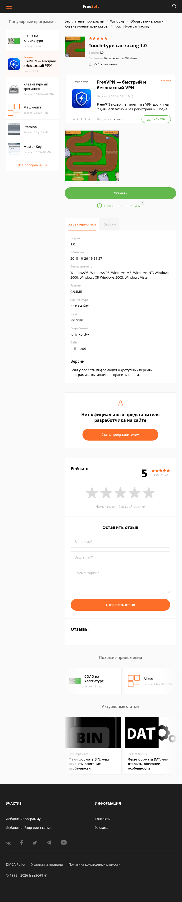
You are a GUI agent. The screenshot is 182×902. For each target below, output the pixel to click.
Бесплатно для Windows (120, 58)
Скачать (120, 193)
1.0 (96, 53)
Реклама (101, 827)
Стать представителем (120, 434)
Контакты (102, 819)
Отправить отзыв (120, 604)
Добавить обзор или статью (29, 827)
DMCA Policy (16, 864)
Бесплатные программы (85, 21)
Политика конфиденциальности (94, 864)
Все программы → (32, 165)
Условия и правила (47, 864)
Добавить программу (23, 819)
